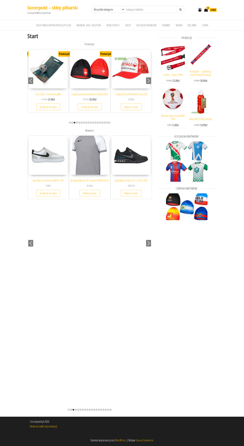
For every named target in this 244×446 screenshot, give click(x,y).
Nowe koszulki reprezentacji (43, 426)
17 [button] (107, 122)
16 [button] (105, 122)
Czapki (205, 25)
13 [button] (98, 122)
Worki (179, 25)
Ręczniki (192, 25)
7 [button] (84, 122)
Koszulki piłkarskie (146, 25)
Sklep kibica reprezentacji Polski (53, 25)
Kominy (166, 25)
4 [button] (77, 122)
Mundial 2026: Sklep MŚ (89, 25)
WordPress (120, 440)
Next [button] (148, 80)
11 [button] (93, 122)
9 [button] (88, 122)
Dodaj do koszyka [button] (133, 110)
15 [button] (102, 122)
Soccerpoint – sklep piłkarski (52, 7)
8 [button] (86, 122)
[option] (50, 84)
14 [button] (100, 122)
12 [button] (95, 122)
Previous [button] (30, 80)
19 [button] (110, 410)
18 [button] (109, 122)
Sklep (128, 25)
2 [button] (72, 122)
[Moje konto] (200, 9)
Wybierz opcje (50, 110)
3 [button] (74, 122)
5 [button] (79, 122)
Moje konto (113, 25)
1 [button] (70, 122)
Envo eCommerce (144, 440)
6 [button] (81, 122)
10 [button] (91, 122)
